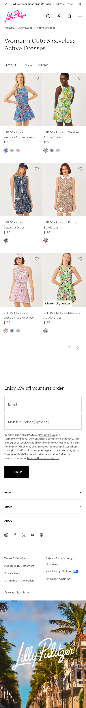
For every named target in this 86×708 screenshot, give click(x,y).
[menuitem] (48, 16)
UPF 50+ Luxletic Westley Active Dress (19, 134)
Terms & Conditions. (16, 438)
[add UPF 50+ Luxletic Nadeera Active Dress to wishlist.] (80, 259)
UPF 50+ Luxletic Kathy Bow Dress (59, 224)
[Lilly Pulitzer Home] (15, 16)
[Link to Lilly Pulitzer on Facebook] (15, 535)
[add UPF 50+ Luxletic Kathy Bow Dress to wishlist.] (80, 169)
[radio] (6, 150)
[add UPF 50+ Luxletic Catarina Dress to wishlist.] (37, 169)
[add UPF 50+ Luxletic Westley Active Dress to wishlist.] (37, 78)
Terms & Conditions (16, 558)
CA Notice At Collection (19, 580)
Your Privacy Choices (59, 571)
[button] (80, 4)
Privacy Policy (47, 434)
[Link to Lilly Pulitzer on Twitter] (23, 535)
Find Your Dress (63, 4)
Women (9, 27)
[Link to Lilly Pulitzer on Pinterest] (41, 535)
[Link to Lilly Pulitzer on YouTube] (32, 535)
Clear (28, 65)
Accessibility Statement (19, 565)
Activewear (25, 27)
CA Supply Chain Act (58, 578)
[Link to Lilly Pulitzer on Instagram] (6, 535)
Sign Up (17, 472)
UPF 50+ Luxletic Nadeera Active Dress (61, 315)
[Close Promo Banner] (5, 4)
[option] (21, 99)
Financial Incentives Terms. (43, 458)
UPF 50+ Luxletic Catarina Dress (16, 224)
